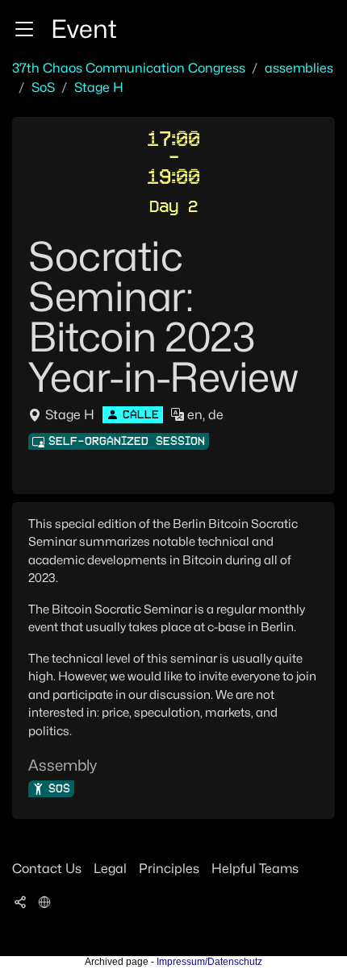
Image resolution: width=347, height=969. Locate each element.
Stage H (98, 87)
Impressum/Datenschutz (209, 961)
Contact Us (47, 868)
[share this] (20, 901)
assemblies (299, 68)
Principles (169, 868)
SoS (43, 87)
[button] (24, 29)
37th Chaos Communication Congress (128, 68)
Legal (110, 868)
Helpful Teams (255, 868)
